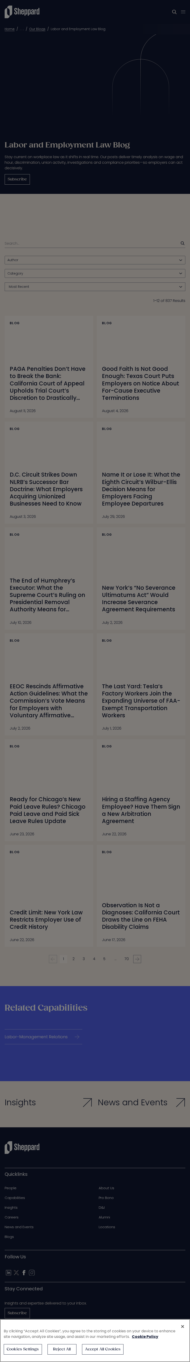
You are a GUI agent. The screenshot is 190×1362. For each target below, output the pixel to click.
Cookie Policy (145, 1336)
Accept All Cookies (103, 1349)
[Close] (182, 1326)
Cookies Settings (23, 1349)
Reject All (62, 1349)
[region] (95, 1340)
